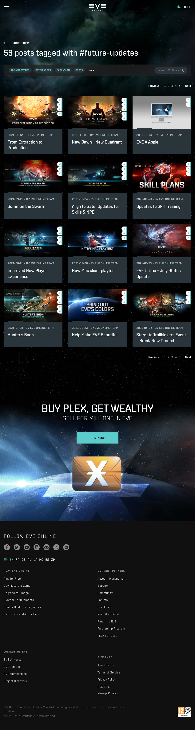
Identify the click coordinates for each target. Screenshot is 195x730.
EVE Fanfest (12, 666)
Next (188, 86)
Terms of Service (109, 672)
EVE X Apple (147, 141)
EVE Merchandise (15, 673)
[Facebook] (7, 547)
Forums (103, 600)
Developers (105, 607)
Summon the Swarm (26, 206)
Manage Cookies (108, 693)
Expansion (63, 70)
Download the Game (17, 585)
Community (105, 592)
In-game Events (20, 70)
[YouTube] (27, 547)
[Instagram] (56, 547)
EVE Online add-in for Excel (22, 614)
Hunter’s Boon (21, 334)
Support (103, 585)
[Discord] (46, 547)
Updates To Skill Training (158, 206)
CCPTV (79, 70)
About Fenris (106, 665)
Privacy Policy (107, 679)
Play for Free (12, 578)
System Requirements (19, 600)
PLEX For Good (107, 635)
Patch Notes (43, 70)
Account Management (112, 578)
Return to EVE (107, 621)
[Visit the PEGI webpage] (184, 712)
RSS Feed (104, 686)
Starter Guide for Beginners (22, 607)
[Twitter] (17, 547)
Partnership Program (111, 628)
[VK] (66, 547)
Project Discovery (15, 681)
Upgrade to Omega (16, 592)
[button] (184, 6)
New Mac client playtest (94, 270)
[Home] (97, 10)
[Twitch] (37, 547)
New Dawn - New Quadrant (97, 141)
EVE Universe (13, 659)
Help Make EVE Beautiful (94, 334)
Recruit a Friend (108, 614)
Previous (154, 86)
